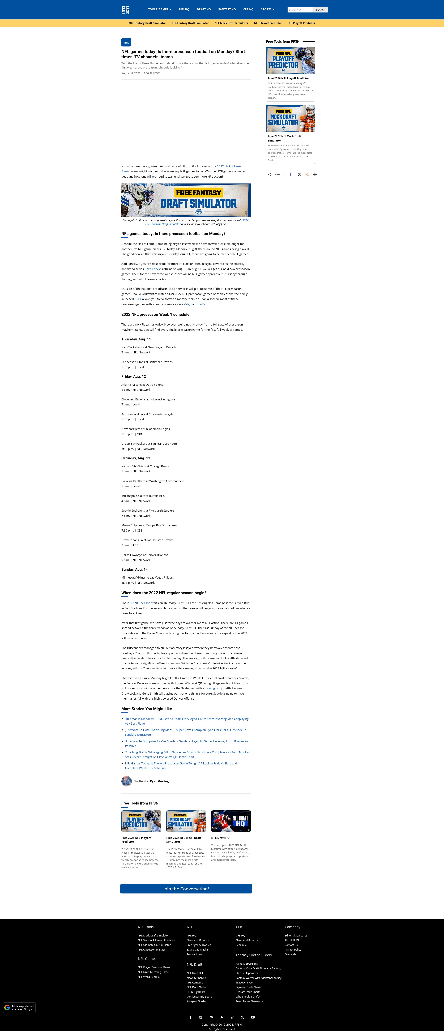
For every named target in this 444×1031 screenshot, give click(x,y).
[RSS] (221, 1017)
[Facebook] (290, 174)
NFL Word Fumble (149, 976)
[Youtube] (252, 1017)
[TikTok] (232, 1017)
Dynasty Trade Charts (248, 987)
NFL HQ (191, 935)
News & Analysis (196, 977)
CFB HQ (240, 935)
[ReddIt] (306, 174)
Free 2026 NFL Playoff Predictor (288, 78)
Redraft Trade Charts (248, 992)
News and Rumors (198, 940)
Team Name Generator (249, 1001)
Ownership (291, 954)
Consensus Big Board (199, 996)
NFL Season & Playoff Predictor (156, 940)
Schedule (241, 945)
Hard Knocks (152, 269)
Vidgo (187, 304)
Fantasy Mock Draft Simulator (253, 968)
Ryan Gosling (159, 781)
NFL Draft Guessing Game (153, 972)
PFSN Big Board (196, 992)
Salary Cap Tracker (198, 949)
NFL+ (138, 299)
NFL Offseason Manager (152, 949)
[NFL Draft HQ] (231, 821)
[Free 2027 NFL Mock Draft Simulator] (186, 821)
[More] (314, 174)
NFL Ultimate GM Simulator (154, 945)
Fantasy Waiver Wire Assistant (254, 977)
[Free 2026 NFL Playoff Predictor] (141, 821)
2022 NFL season (138, 603)
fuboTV (200, 304)
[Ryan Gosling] (127, 781)
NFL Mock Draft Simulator (153, 935)
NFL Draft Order (196, 987)
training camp (213, 688)
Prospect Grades (196, 1001)
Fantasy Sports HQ (247, 963)
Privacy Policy (293, 949)
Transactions (194, 954)
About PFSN (292, 940)
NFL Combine (195, 982)
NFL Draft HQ (220, 838)
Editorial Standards (296, 935)
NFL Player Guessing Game (154, 967)
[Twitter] (298, 174)
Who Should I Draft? (248, 996)
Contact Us (291, 945)
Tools (124, 828)
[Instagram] (200, 1017)
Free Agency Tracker (199, 945)
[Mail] (211, 1017)
